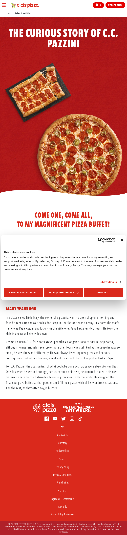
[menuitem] (63, 428)
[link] (25, 5)
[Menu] (4, 5)
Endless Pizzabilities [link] (23, 13)
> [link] (101, 5)
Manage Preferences (62, 292)
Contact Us (62, 435)
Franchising (63, 482)
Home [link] (10, 13)
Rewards (62, 506)
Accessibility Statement (62, 514)
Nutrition (62, 491)
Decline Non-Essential (23, 292)
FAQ (63, 427)
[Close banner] (122, 240)
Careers (62, 459)
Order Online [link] (115, 5)
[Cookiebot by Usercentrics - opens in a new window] (100, 240)
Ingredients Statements (62, 499)
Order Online (62, 450)
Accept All (103, 292)
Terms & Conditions (62, 475)
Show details (109, 282)
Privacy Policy (63, 467)
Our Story (62, 443)
